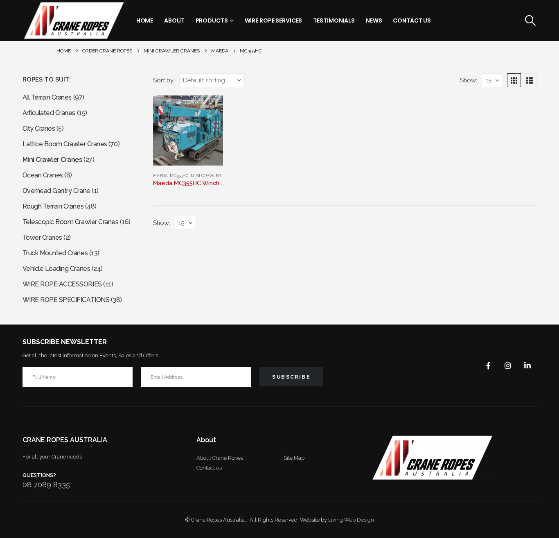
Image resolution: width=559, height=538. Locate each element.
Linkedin (527, 365)
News (374, 20)
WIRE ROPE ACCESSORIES (62, 284)
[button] (530, 20)
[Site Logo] (74, 20)
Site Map (294, 458)
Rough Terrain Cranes (53, 206)
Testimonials (334, 20)
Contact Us (412, 20)
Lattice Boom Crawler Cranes (65, 144)
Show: (468, 80)
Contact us (209, 468)
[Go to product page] (188, 130)
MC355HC (179, 175)
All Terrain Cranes (47, 97)
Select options (209, 109)
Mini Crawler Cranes (214, 175)
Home (144, 20)
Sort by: (164, 80)
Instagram (508, 365)
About (174, 20)
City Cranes (39, 128)
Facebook (488, 365)
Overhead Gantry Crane (56, 191)
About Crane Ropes (219, 458)
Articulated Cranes (49, 113)
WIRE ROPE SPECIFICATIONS (66, 300)
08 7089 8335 (46, 484)
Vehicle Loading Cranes (56, 268)
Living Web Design (351, 520)
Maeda (160, 175)
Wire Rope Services (273, 20)
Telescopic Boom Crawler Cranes (71, 222)
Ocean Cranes (43, 175)
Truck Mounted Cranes (55, 253)
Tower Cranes (42, 237)
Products (212, 20)
